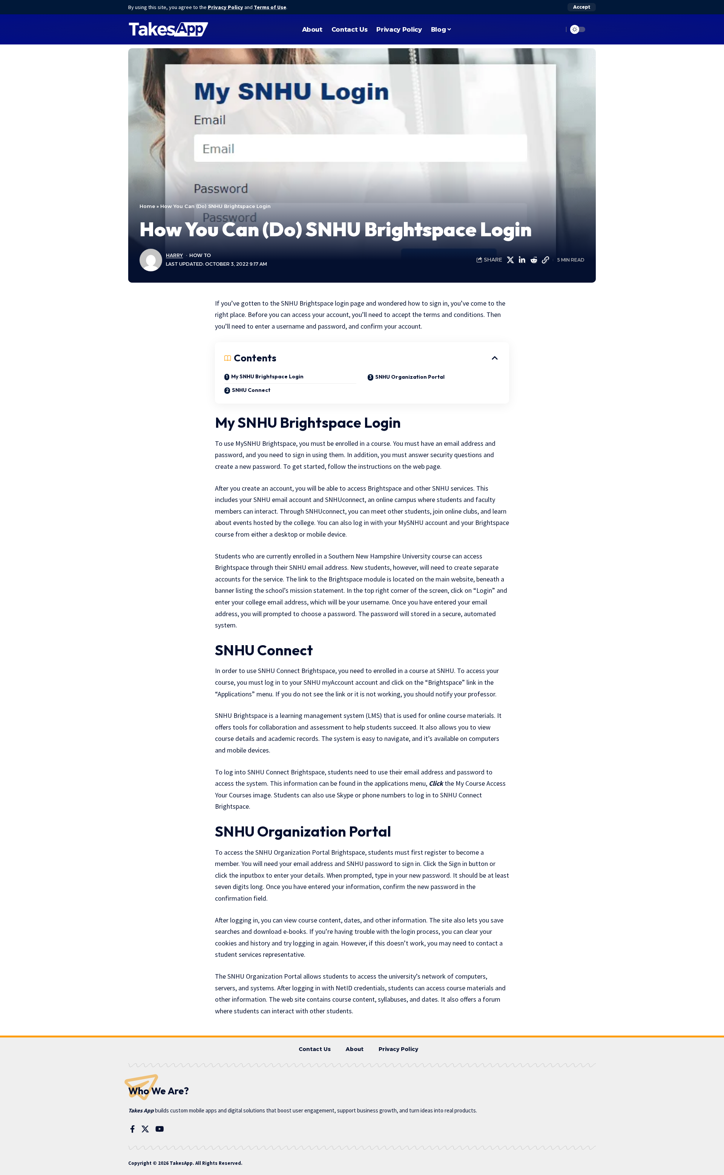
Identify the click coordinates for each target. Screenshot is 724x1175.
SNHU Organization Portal (410, 376)
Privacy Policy (225, 7)
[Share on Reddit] (533, 260)
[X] (145, 1129)
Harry (174, 255)
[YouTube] (159, 1129)
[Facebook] (132, 1129)
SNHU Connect (251, 390)
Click (435, 783)
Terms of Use (270, 7)
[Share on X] (510, 260)
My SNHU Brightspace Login (267, 376)
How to (200, 255)
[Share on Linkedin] (522, 260)
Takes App (141, 1110)
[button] (582, 7)
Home (147, 206)
